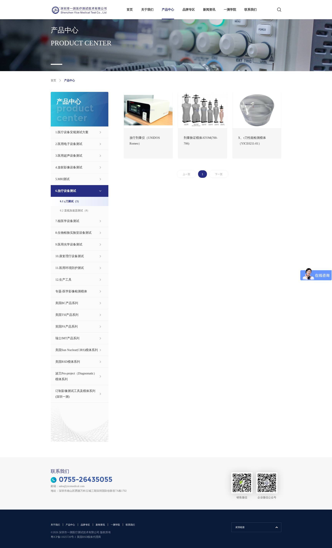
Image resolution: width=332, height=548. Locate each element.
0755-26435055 (85, 479)
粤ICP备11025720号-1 (64, 537)
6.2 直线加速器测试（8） (75, 210)
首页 (130, 9)
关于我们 (147, 9)
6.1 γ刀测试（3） (70, 201)
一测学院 (230, 9)
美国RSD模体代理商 (89, 537)
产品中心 (168, 9)
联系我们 (250, 9)
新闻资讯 (209, 9)
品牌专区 (189, 9)
